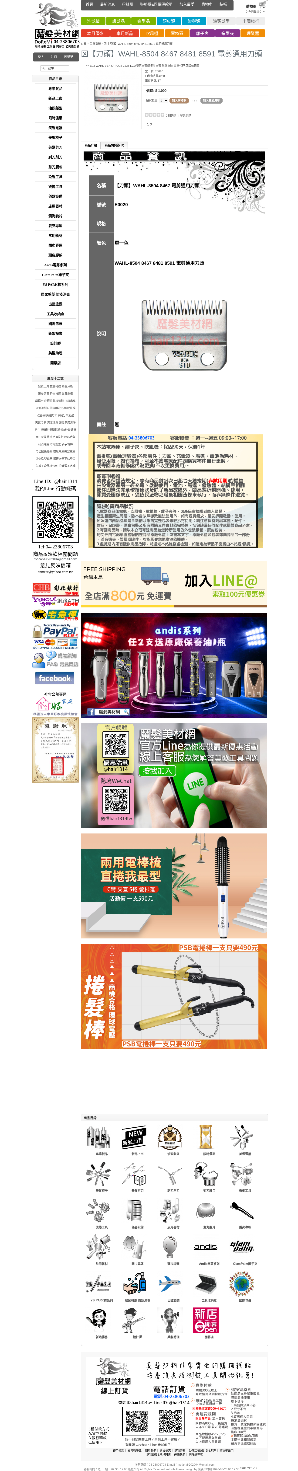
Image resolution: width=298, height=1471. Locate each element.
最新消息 (107, 4)
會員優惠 (165, 1450)
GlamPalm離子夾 (55, 275)
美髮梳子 (55, 137)
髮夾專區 (55, 226)
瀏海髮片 (55, 216)
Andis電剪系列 (55, 265)
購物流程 (180, 1450)
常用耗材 (55, 235)
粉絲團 (127, 4)
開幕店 (55, 363)
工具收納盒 (55, 314)
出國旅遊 (55, 304)
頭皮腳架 (55, 255)
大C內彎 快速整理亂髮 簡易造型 (55, 437)
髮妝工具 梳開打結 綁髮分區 (55, 386)
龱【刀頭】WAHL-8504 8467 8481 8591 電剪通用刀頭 (138, 43)
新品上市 (55, 98)
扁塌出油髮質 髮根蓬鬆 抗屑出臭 (55, 401)
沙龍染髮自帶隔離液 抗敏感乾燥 (55, 408)
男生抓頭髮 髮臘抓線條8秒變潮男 (55, 430)
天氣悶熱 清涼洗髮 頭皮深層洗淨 (55, 422)
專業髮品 (55, 89)
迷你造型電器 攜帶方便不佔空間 (55, 458)
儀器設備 (55, 196)
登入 (41, 57)
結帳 (223, 4)
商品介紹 (91, 145)
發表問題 (185, 115)
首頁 (89, 4)
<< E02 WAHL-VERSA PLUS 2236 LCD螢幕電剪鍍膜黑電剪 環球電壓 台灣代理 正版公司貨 (143, 65)
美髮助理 (55, 353)
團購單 (68, 57)
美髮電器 (55, 128)
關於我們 (150, 1450)
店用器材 (55, 206)
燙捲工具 (55, 186)
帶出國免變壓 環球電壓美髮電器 (55, 451)
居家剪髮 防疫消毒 (55, 294)
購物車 (207, 4)
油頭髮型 (55, 108)
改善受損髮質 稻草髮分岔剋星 (55, 415)
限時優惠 (55, 118)
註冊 (54, 57)
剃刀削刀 (55, 157)
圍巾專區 (55, 245)
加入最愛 (186, 4)
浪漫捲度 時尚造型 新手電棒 (55, 444)
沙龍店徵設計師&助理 (202, 1450)
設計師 (55, 343)
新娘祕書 (55, 333)
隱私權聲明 (227, 1450)
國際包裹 (55, 324)
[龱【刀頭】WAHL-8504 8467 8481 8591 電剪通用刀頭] (111, 124)
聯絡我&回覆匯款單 (156, 4)
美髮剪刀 (55, 147)
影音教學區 (135, 1450)
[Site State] (252, 1469)
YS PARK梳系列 (55, 284)
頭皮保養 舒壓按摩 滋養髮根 (55, 393)
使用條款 (118, 1450)
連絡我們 (179, 1454)
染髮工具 (55, 177)
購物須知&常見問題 (158, 1454)
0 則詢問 (171, 115)
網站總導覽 (196, 1454)
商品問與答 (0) (114, 145)
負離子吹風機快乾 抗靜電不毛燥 (55, 466)
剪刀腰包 (55, 167)
